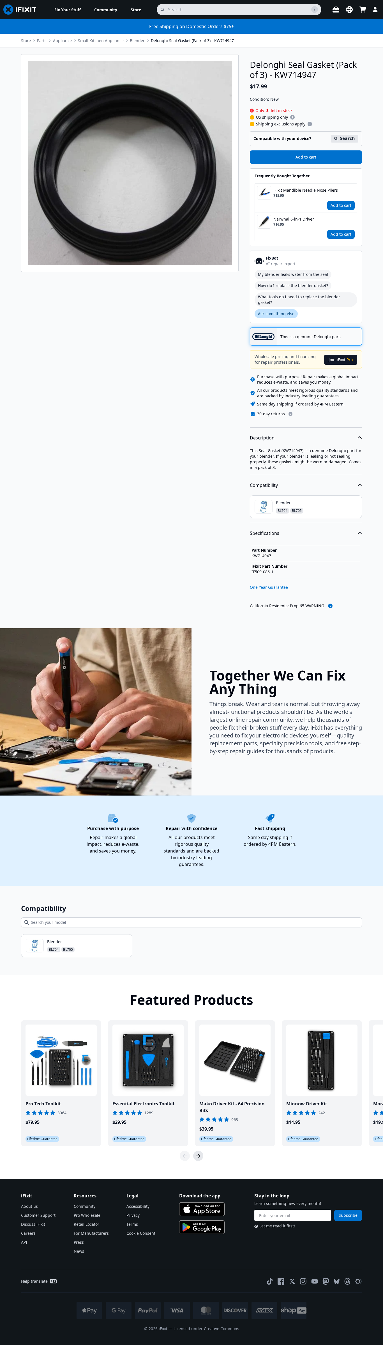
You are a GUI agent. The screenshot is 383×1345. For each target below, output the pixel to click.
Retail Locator (86, 1224)
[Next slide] (198, 1156)
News (79, 1251)
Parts (42, 40)
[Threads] (347, 1281)
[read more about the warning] (330, 605)
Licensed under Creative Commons (206, 1328)
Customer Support (38, 1215)
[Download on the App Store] (202, 1209)
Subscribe (348, 1215)
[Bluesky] (337, 1281)
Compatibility (264, 485)
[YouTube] (314, 1281)
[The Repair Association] (358, 1281)
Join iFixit (341, 359)
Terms (132, 1224)
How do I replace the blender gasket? (293, 285)
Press (79, 1242)
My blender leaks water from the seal (293, 274)
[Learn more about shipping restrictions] (292, 117)
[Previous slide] (185, 1156)
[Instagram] (303, 1281)
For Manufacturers (91, 1233)
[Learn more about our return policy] (290, 413)
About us (29, 1206)
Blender (137, 40)
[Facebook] (281, 1281)
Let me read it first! (277, 1226)
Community (84, 1206)
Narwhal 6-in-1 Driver (293, 219)
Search (347, 138)
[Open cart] (362, 9)
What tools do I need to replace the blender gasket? (299, 299)
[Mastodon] (325, 1281)
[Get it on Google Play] (202, 1227)
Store (26, 40)
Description (262, 438)
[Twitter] (292, 1281)
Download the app (199, 1196)
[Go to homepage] (22, 9)
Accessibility (137, 1206)
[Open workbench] (336, 9)
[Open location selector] (349, 9)
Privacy (133, 1215)
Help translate (34, 1281)
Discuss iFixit (33, 1224)
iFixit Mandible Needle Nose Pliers (305, 190)
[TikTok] (269, 1281)
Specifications (264, 533)
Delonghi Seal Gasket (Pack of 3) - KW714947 (192, 40)
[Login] (375, 9)
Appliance (62, 40)
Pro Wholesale (87, 1215)
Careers (28, 1233)
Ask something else (276, 313)
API (24, 1242)
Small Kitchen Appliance (101, 40)
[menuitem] (67, 9)
